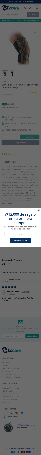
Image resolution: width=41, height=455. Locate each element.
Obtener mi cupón (20, 240)
